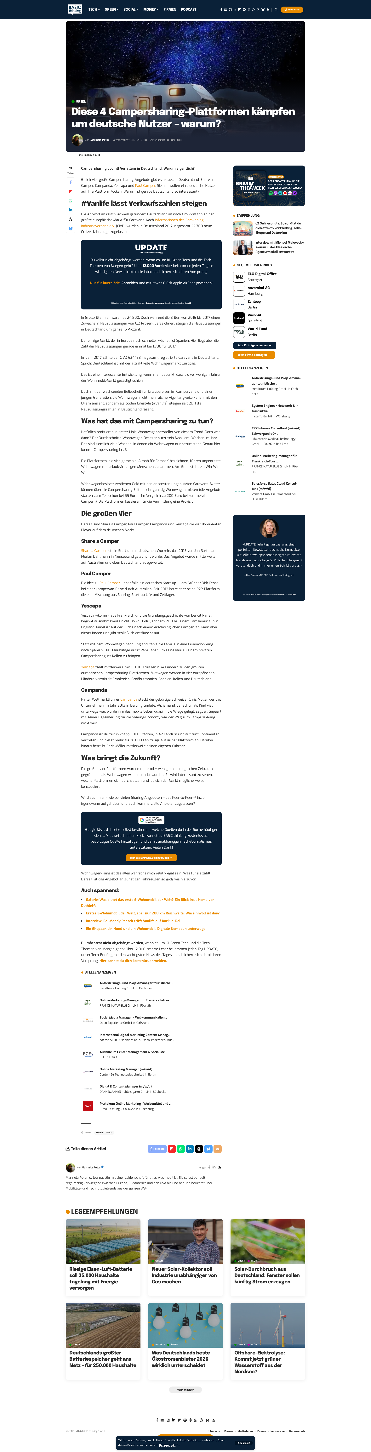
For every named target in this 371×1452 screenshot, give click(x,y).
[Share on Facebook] (70, 182)
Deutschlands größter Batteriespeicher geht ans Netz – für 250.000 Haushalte (102, 1359)
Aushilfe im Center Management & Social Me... (133, 1052)
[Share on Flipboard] (70, 191)
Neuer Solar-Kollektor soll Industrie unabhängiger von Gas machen (184, 1276)
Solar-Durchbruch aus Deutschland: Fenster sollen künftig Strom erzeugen (267, 1276)
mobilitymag (104, 1133)
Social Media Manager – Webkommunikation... (133, 1017)
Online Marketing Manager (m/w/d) (126, 1069)
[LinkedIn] (235, 10)
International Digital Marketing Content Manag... (135, 1035)
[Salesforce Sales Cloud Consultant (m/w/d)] (240, 491)
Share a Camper (94, 550)
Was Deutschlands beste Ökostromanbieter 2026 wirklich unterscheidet (181, 1359)
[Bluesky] (263, 10)
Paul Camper (145, 185)
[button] (244, 1443)
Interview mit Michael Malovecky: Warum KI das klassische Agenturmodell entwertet (279, 247)
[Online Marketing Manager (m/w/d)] (88, 1072)
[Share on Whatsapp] (70, 200)
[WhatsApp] (253, 10)
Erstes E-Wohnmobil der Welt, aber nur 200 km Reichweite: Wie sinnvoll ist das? (153, 913)
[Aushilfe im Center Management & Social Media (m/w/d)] (88, 1054)
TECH (254, 1261)
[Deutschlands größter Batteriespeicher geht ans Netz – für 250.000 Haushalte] (103, 1325)
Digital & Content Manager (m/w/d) (126, 1086)
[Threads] (258, 10)
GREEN (81, 101)
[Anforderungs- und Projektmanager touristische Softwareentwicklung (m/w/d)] (88, 985)
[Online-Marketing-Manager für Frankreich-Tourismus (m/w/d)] (88, 1003)
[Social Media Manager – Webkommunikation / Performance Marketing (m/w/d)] (88, 1020)
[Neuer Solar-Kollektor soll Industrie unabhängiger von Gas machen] (185, 1241)
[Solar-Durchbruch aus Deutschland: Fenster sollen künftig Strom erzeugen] (268, 1241)
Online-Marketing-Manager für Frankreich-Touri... (136, 1000)
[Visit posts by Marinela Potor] (77, 140)
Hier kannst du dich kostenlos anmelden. (133, 960)
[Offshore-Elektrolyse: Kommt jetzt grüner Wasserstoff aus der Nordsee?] (268, 1325)
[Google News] (225, 10)
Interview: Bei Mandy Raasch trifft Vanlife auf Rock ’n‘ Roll (134, 921)
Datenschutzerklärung (155, 303)
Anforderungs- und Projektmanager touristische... (136, 983)
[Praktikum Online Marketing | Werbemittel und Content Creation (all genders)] (88, 1106)
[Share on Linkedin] (70, 210)
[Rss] (268, 10)
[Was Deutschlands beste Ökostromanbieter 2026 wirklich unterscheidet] (185, 1325)
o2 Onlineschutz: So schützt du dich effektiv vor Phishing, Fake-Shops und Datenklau (278, 228)
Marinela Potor (99, 140)
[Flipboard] (239, 10)
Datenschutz (167, 1445)
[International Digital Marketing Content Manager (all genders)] (88, 1037)
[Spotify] (244, 10)
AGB (189, 303)
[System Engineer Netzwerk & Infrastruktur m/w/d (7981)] (240, 411)
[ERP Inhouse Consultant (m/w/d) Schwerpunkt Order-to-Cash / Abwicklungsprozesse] (240, 436)
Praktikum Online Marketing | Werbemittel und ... (135, 1104)
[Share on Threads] (70, 219)
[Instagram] (230, 10)
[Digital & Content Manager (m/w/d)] (88, 1089)
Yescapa (87, 667)
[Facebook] (221, 10)
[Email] (218, 1149)
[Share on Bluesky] (70, 228)
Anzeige (160, 1345)
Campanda (128, 699)
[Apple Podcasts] (249, 10)
